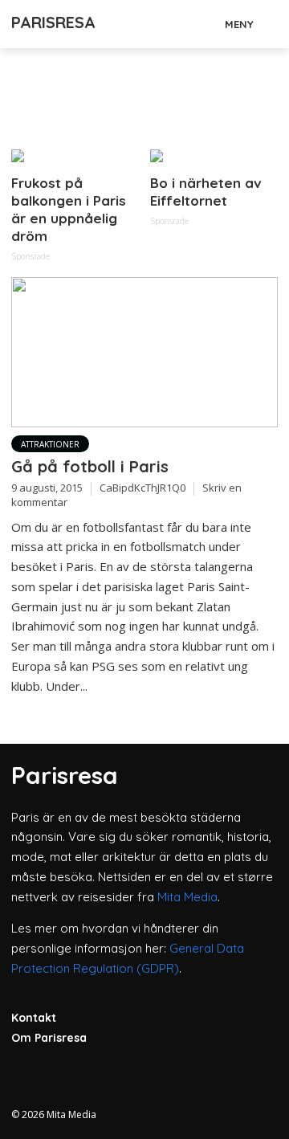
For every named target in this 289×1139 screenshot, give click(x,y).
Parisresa (53, 22)
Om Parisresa (49, 1038)
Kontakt (33, 1017)
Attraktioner (50, 444)
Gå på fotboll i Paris (90, 466)
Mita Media (187, 896)
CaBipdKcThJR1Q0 (142, 487)
